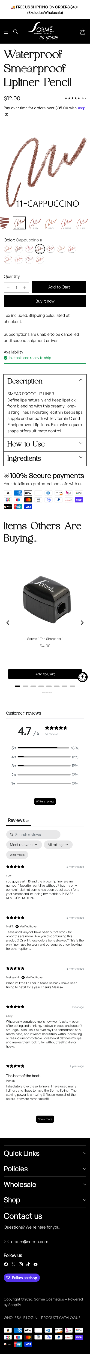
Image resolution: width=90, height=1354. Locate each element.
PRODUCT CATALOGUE (61, 1317)
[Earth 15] (61, 249)
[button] (45, 748)
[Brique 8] (18, 249)
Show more (45, 1119)
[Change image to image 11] (19, 223)
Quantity (12, 276)
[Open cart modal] (82, 31)
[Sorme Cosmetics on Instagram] (21, 1265)
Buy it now (45, 300)
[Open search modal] (15, 31)
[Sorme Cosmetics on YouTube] (35, 1265)
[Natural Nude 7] (8, 249)
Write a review (45, 801)
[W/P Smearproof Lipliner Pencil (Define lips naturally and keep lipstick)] (45, 168)
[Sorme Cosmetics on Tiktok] (28, 1265)
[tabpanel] (45, 978)
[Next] (81, 622)
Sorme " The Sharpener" (45, 639)
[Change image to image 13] (50, 223)
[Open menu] (6, 31)
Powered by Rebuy (45, 692)
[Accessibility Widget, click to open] (82, 677)
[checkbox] (17, 855)
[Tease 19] (8, 259)
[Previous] (8, 622)
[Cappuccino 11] (40, 249)
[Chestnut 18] (71, 249)
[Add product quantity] (25, 287)
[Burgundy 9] (29, 249)
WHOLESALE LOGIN (20, 1317)
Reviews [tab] (18, 820)
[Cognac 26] (40, 259)
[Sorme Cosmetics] (45, 31)
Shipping (36, 315)
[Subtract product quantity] (8, 287)
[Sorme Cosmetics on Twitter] (13, 1265)
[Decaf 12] (50, 249)
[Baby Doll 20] (18, 259)
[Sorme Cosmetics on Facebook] (6, 1265)
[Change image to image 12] (35, 223)
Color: (23, 239)
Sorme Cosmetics (49, 1299)
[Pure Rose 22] (29, 259)
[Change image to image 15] (82, 223)
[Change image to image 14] (66, 223)
